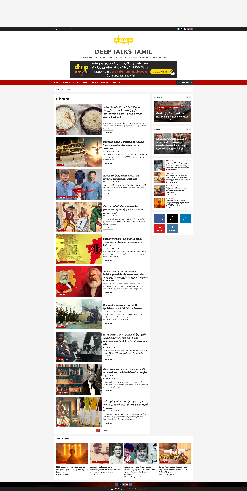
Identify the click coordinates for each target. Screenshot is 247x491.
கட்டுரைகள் (65, 82)
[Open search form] (173, 82)
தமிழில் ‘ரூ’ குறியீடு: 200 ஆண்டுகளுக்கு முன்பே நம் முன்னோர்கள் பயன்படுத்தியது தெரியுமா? (79, 249)
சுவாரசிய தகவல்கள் (72, 197)
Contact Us (115, 82)
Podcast (76, 82)
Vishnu (106, 120)
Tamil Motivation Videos (164, 110)
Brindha (159, 120)
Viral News (61, 262)
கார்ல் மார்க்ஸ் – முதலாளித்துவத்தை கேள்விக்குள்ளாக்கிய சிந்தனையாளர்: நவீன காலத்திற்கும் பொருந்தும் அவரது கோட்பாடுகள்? (79, 281)
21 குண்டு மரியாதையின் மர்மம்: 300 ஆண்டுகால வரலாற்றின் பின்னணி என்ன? (79, 314)
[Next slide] (190, 97)
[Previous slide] (187, 97)
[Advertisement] (123, 13)
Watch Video (187, 82)
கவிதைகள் (104, 82)
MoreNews (135, 489)
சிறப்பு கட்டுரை (61, 132)
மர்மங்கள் (60, 165)
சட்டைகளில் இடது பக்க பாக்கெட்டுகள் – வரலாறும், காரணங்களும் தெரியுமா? (79, 184)
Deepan (59, 474)
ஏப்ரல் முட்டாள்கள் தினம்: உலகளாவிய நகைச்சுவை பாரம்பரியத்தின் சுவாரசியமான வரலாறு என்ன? (79, 217)
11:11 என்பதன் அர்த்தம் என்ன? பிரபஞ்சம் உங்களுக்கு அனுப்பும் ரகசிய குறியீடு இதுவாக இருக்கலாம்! (159, 190)
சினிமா (84, 82)
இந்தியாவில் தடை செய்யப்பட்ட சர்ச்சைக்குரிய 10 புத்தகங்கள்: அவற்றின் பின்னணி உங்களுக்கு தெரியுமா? (79, 379)
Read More (108, 132)
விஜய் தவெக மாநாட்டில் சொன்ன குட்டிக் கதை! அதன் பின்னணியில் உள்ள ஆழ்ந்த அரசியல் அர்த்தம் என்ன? (159, 165)
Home (56, 82)
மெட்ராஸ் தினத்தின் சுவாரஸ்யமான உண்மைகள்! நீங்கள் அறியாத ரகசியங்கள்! (159, 177)
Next (105, 431)
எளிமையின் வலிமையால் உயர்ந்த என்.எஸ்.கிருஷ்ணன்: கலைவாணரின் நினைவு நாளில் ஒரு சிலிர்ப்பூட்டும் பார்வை (159, 203)
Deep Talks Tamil (123, 51)
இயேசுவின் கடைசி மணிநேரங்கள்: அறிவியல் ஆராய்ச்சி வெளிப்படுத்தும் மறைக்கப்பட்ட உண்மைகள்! (79, 152)
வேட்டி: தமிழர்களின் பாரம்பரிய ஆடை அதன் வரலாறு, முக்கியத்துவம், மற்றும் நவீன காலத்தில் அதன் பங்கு (79, 412)
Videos (94, 82)
